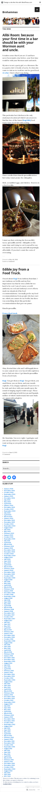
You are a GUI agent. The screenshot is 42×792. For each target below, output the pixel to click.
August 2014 (8, 682)
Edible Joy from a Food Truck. (15, 271)
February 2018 (9, 609)
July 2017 (7, 622)
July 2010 (7, 773)
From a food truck (9, 313)
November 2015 (9, 659)
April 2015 (7, 669)
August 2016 (8, 643)
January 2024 (8, 505)
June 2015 (7, 667)
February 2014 (9, 693)
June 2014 (7, 685)
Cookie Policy (7, 784)
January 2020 (8, 570)
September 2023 (9, 511)
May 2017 (7, 626)
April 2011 (7, 756)
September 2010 (9, 769)
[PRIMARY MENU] (37, 9)
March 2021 (8, 544)
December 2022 (9, 520)
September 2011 (9, 747)
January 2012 (8, 739)
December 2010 (9, 763)
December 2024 (9, 498)
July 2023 (7, 513)
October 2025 (8, 492)
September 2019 (9, 578)
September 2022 (9, 526)
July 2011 (7, 750)
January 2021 (8, 548)
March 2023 (8, 517)
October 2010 (8, 767)
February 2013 (9, 715)
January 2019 (8, 591)
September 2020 (9, 555)
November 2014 (9, 676)
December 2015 (9, 658)
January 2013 (8, 717)
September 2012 (9, 724)
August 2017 (8, 620)
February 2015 (9, 671)
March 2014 (8, 691)
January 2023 (8, 518)
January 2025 (8, 496)
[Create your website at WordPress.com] (21, 2)
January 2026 (8, 489)
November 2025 (9, 491)
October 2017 (8, 617)
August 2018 (8, 598)
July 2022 (7, 530)
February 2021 (9, 546)
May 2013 (7, 710)
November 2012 (9, 721)
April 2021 (7, 543)
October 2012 (8, 723)
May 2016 (7, 648)
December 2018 (9, 593)
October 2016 (8, 639)
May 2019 (7, 583)
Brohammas (10, 12)
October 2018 (8, 594)
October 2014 (8, 678)
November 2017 (9, 615)
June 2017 (7, 624)
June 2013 (7, 708)
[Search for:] (21, 468)
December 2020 (9, 550)
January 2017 (8, 633)
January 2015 (8, 672)
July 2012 (7, 728)
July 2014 (7, 684)
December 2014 (9, 674)
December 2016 (9, 635)
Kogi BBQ (27, 120)
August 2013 (8, 704)
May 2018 (7, 604)
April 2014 (7, 689)
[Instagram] (4, 477)
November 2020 (9, 552)
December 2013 (9, 697)
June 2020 (7, 561)
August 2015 (8, 663)
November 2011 (9, 743)
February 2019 (9, 589)
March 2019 (8, 587)
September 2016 (9, 641)
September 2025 (9, 494)
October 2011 (8, 745)
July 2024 (7, 500)
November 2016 (9, 637)
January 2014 (8, 695)
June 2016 (7, 646)
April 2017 (7, 628)
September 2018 (9, 596)
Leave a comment (8, 261)
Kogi (15, 279)
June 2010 (7, 775)
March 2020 (8, 567)
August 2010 (8, 771)
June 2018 (7, 602)
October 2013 (8, 700)
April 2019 (7, 585)
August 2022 (8, 528)
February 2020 (9, 568)
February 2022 (9, 533)
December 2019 (9, 572)
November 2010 (9, 765)
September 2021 (9, 539)
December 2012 (9, 719)
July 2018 (7, 600)
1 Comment (6, 454)
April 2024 (7, 504)
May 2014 (7, 687)
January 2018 (8, 611)
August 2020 (8, 557)
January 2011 (8, 762)
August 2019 (8, 580)
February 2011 (9, 760)
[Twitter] (9, 477)
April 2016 (7, 650)
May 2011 (7, 754)
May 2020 (7, 563)
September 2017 (9, 619)
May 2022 (7, 531)
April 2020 (7, 565)
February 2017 (9, 632)
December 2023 (9, 507)
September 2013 (9, 702)
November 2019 (9, 574)
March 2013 (8, 713)
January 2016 (8, 656)
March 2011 (8, 758)
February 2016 (9, 654)
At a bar (5, 73)
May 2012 (7, 732)
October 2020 (9, 554)
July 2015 (7, 665)
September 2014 (9, 680)
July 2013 (7, 706)
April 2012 (7, 734)
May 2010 (7, 776)
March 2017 (8, 630)
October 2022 (8, 524)
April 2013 (7, 711)
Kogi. (4, 381)
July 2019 (7, 581)
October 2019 (8, 576)
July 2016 (7, 645)
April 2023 (7, 515)
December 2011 (9, 741)
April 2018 (7, 606)
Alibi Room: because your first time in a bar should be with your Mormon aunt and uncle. (20, 42)
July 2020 (7, 559)
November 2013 (9, 698)
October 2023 (8, 509)
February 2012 (9, 737)
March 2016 (8, 652)
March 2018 (8, 607)
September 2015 (9, 661)
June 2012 (7, 730)
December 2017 (9, 613)
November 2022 (9, 522)
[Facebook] (14, 477)
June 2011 (7, 752)
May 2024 (7, 502)
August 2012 (8, 726)
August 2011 (8, 749)
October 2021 (8, 537)
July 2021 (7, 541)
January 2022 (8, 535)
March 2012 (8, 736)
